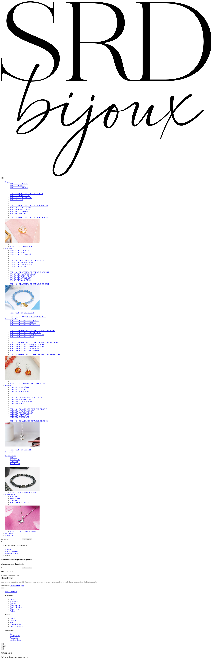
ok (3, 646)
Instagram (20, 586)
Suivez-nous (5, 586)
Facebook (13, 586)
